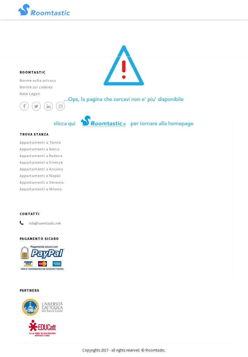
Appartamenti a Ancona (41, 169)
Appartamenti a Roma (40, 149)
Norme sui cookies (36, 87)
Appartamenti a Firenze (41, 162)
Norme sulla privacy (38, 80)
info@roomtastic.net (45, 223)
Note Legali (30, 93)
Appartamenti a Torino (40, 142)
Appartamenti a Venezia (42, 182)
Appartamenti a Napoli (40, 175)
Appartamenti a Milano (41, 189)
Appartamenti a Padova (41, 155)
